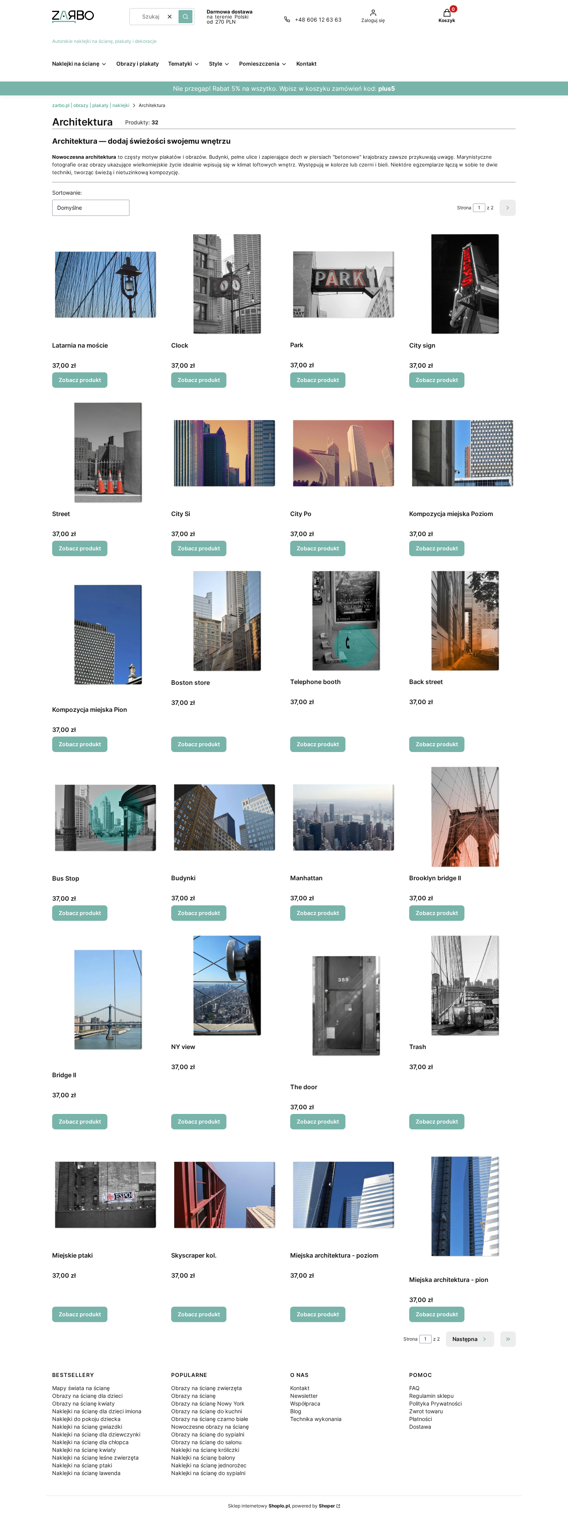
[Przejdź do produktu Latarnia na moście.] (105, 284)
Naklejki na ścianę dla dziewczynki (96, 1434)
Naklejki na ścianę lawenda (86, 1473)
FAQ (414, 1388)
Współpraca (305, 1403)
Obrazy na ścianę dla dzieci (87, 1395)
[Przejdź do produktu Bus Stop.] (105, 817)
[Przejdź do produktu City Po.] (343, 453)
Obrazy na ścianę (193, 1395)
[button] (185, 16)
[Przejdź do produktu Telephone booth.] (343, 621)
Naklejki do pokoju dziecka (86, 1419)
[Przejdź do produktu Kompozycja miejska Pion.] (105, 636)
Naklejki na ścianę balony (203, 1457)
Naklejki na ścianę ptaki (82, 1465)
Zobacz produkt (80, 380)
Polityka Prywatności (435, 1403)
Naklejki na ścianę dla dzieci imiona (96, 1411)
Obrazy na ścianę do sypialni (207, 1434)
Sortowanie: (67, 192)
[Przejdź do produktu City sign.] (462, 284)
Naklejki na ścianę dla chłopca (90, 1442)
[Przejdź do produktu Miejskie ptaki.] (105, 1195)
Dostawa (420, 1426)
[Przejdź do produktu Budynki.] (224, 817)
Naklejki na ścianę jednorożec (209, 1465)
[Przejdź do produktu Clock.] (224, 284)
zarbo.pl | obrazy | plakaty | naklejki (90, 105)
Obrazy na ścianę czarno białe (209, 1419)
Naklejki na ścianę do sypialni (208, 1473)
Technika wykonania (316, 1419)
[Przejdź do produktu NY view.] (224, 986)
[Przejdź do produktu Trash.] (462, 986)
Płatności (420, 1419)
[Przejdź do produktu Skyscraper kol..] (224, 1195)
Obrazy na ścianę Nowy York (208, 1403)
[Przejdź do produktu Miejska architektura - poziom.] (343, 1195)
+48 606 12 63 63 (318, 19)
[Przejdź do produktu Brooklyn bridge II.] (462, 817)
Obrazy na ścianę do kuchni (206, 1411)
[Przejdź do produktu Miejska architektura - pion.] (462, 1207)
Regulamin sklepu (431, 1395)
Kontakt (300, 1388)
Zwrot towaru (426, 1411)
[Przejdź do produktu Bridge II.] (105, 1000)
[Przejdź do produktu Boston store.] (224, 622)
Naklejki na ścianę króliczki (205, 1449)
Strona (464, 208)
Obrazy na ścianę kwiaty (83, 1403)
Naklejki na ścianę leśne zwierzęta (95, 1457)
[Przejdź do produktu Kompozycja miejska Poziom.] (462, 453)
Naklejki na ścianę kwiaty (84, 1449)
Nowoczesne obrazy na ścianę (210, 1426)
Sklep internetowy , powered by (281, 1506)
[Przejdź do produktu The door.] (343, 1006)
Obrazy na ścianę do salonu (206, 1442)
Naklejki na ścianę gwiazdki (87, 1426)
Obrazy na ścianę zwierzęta (206, 1388)
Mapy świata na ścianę (81, 1388)
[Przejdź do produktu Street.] (105, 453)
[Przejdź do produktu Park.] (343, 284)
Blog (295, 1411)
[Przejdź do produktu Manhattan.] (343, 817)
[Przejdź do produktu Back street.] (462, 621)
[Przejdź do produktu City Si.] (224, 453)
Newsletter (304, 1395)
